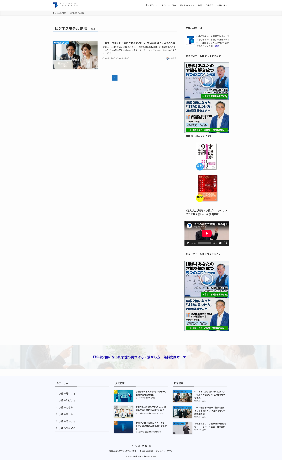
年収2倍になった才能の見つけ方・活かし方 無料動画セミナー (143, 357)
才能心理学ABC (67, 428)
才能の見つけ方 (67, 393)
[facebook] (132, 445)
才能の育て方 (66, 414)
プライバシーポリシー (165, 450)
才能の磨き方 (66, 407)
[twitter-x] (135, 445)
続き (217, 45)
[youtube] (142, 445)
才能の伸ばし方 (67, 400)
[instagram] (139, 445)
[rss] (146, 445)
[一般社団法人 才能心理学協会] (66, 5)
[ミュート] (220, 243)
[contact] (149, 445)
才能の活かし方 (67, 421)
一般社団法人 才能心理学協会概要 (121, 450)
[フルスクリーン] (225, 243)
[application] (206, 233)
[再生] (188, 243)
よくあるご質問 (146, 450)
